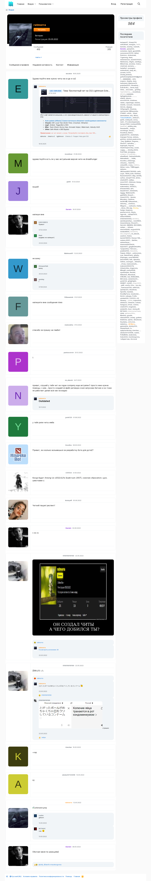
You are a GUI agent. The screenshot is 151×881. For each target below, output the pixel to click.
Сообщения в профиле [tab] (19, 65)
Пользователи (45, 4)
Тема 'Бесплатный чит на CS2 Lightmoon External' (87, 91)
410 (38, 49)
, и (49, 865)
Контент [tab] (59, 65)
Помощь (69, 876)
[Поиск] (138, 4)
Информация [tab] (73, 65)
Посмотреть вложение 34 (49, 650)
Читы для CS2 (84, 136)
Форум (31, 4)
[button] (35, 4)
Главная (20, 4)
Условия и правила (30, 876)
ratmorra (43, 136)
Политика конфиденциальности (51, 876)
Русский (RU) (16, 876)
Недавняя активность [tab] (42, 65)
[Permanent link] (51, 401)
